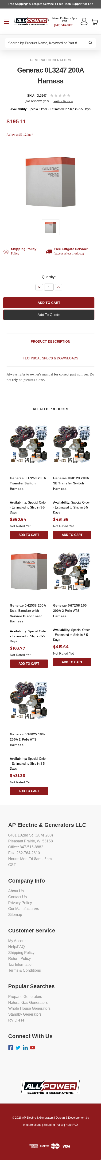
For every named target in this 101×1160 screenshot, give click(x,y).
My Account (17, 941)
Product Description (50, 341)
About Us (16, 891)
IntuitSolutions (32, 1124)
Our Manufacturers (23, 909)
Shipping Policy (21, 953)
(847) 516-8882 (63, 25)
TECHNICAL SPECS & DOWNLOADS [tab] (50, 358)
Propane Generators (25, 997)
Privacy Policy (20, 903)
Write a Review (63, 101)
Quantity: (49, 277)
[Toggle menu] (7, 21)
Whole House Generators (29, 1008)
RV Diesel (16, 1020)
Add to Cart (29, 535)
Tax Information (21, 964)
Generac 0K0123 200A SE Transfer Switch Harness (71, 483)
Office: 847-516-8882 (25, 847)
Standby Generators (25, 1014)
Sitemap (15, 915)
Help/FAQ (16, 947)
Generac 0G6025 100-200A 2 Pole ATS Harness (27, 739)
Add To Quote (49, 315)
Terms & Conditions (24, 970)
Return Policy (19, 959)
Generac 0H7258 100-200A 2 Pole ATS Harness (70, 611)
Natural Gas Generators (28, 1002)
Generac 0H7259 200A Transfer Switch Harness (28, 483)
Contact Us (17, 897)
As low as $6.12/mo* (20, 134)
